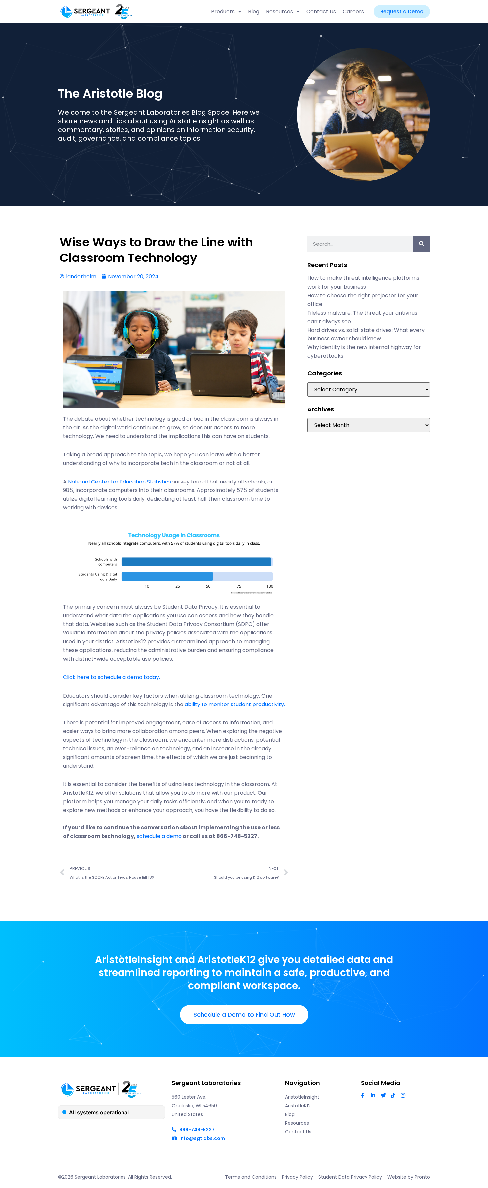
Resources (279, 11)
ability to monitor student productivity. (235, 704)
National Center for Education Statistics (119, 481)
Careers (353, 11)
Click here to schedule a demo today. (111, 677)
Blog (253, 11)
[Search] (421, 244)
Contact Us (321, 11)
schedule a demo (159, 836)
